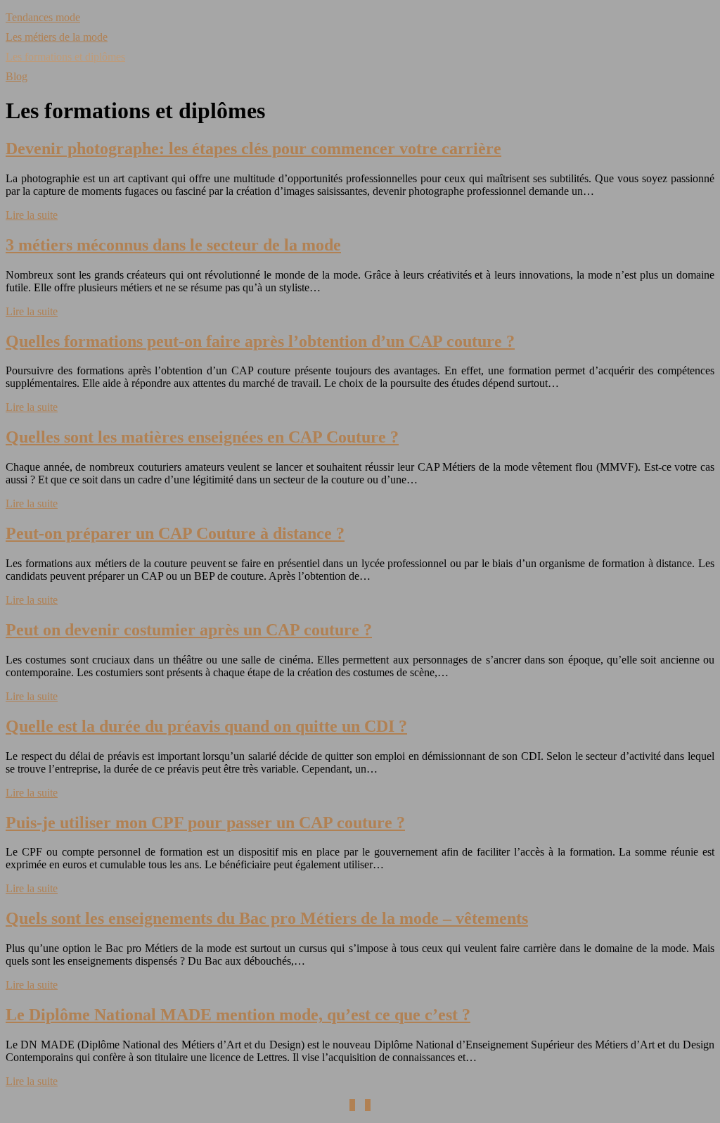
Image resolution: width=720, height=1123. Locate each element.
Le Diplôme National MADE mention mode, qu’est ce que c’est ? (238, 1014)
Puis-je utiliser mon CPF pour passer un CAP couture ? (205, 822)
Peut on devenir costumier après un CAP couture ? (189, 630)
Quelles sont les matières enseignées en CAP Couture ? (202, 437)
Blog (16, 76)
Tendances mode (43, 17)
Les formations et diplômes (65, 57)
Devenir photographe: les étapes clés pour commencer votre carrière (253, 148)
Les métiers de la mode (57, 37)
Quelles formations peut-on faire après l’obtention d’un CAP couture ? (260, 341)
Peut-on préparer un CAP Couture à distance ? (175, 533)
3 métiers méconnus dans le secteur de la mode (173, 245)
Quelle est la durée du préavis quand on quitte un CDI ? (206, 726)
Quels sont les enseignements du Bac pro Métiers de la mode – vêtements (267, 918)
